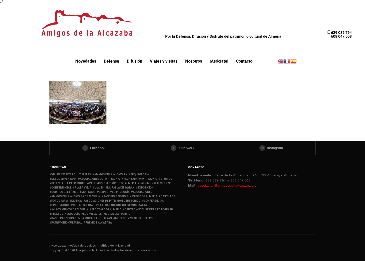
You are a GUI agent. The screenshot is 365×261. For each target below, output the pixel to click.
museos (120, 218)
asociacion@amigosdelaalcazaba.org (227, 185)
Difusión (134, 61)
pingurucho (60, 205)
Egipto (104, 192)
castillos (168, 196)
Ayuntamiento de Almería (69, 210)
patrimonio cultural (66, 223)
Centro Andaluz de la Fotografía (149, 210)
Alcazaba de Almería (106, 210)
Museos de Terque (143, 218)
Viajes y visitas (164, 61)
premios (57, 214)
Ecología (73, 214)
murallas (112, 214)
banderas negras (115, 196)
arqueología (139, 175)
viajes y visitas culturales (71, 175)
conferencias (61, 188)
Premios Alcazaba (99, 223)
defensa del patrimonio (68, 183)
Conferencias (154, 201)
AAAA (143, 205)
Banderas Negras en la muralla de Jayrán (81, 218)
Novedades (85, 61)
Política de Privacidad (114, 245)
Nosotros (193, 61)
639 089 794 (341, 32)
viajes (99, 188)
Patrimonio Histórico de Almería (112, 183)
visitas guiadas (83, 205)
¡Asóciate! (219, 61)
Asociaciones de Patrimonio (100, 179)
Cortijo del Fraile (64, 192)
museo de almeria (144, 196)
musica (76, 201)
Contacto (244, 61)
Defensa (111, 61)
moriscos (88, 192)
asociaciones (142, 192)
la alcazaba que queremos (117, 205)
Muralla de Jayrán (120, 188)
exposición (146, 188)
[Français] (287, 61)
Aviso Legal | (58, 245)
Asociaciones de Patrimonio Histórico (112, 201)
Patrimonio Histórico (156, 179)
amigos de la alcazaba (110, 175)
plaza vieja (83, 188)
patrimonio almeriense (156, 183)
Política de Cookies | (83, 245)
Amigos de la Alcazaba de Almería (75, 196)
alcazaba (130, 179)
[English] (281, 61)
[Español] (293, 61)
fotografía (59, 201)
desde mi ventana (63, 179)
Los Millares (92, 214)
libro (126, 214)
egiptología (120, 192)
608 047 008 (341, 36)
